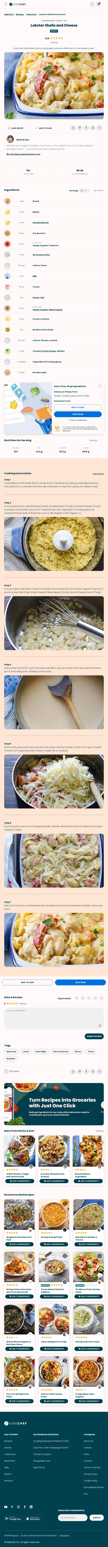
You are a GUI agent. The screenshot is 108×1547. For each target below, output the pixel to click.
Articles (7, 1447)
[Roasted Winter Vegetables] (88, 1160)
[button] (5, 4)
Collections (10, 1454)
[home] (17, 4)
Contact (88, 1460)
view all (100, 1131)
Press (86, 1454)
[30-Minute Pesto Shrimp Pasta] (88, 1276)
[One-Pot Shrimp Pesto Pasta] (19, 1380)
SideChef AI (39, 1467)
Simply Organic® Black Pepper (48, 309)
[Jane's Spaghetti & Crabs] (54, 1328)
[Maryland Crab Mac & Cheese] (88, 1224)
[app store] (33, 1518)
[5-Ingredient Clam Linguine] (88, 1380)
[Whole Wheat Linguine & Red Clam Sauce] (19, 1328)
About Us (88, 1441)
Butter (36, 212)
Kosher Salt (38, 297)
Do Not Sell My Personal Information (39, 1535)
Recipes (8, 1441)
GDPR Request (11, 1535)
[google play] (13, 1518)
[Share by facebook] (87, 128)
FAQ (86, 1493)
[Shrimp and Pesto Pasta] (88, 1328)
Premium (8, 1480)
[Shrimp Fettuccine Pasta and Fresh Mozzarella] (19, 1276)
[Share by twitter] (94, 128)
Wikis (6, 1467)
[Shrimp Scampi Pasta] (54, 1224)
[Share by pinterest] (80, 128)
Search (7, 1474)
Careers (88, 1447)
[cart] (98, 4)
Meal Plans (9, 1460)
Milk (35, 276)
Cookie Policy (90, 1480)
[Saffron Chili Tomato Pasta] (54, 1380)
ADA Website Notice (94, 1487)
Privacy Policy (91, 1474)
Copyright (64, 1535)
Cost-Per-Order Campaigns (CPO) (50, 1447)
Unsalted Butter (41, 222)
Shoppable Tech (41, 1460)
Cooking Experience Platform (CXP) (51, 1441)
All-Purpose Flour (41, 254)
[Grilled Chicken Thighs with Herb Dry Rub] (19, 1160)
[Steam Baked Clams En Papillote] (54, 1276)
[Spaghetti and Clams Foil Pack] (19, 1224)
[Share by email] (100, 128)
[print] (73, 128)
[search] (92, 4)
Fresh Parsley (49, 351)
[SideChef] (15, 1424)
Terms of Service (92, 1467)
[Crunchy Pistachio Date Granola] (54, 1160)
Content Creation (42, 1454)
